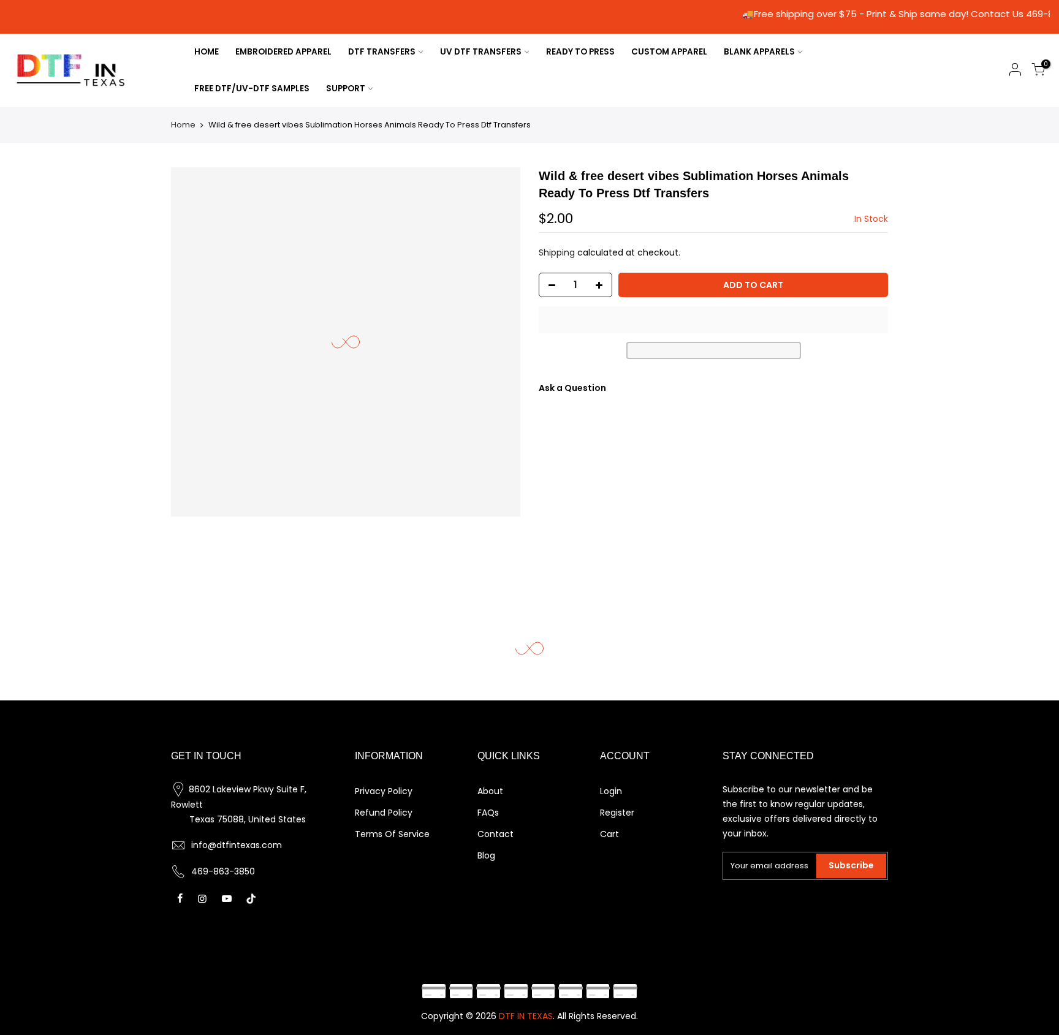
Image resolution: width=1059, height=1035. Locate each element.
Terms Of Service (392, 834)
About (490, 791)
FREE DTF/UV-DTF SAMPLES (251, 88)
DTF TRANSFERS (382, 52)
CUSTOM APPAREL (669, 52)
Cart (609, 834)
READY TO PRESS (580, 52)
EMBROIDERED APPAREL (283, 52)
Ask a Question (572, 388)
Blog (486, 855)
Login (611, 791)
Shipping (557, 252)
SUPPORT (345, 88)
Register (617, 812)
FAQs (488, 812)
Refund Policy (383, 812)
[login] (1015, 71)
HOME (206, 52)
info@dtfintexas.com (236, 845)
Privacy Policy (383, 791)
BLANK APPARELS (759, 52)
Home (183, 125)
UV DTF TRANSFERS (481, 52)
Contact (495, 834)
